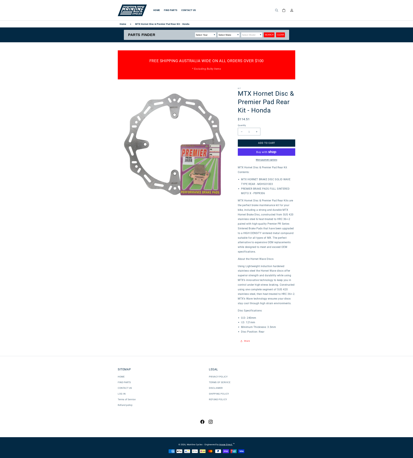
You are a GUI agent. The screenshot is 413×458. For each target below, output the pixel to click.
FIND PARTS (124, 382)
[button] (276, 10)
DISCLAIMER (216, 388)
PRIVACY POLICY (218, 376)
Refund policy (125, 405)
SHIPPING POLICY (219, 393)
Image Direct (226, 444)
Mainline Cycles (195, 444)
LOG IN (122, 393)
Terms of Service (127, 399)
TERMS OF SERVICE (220, 382)
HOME (121, 376)
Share (247, 341)
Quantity (242, 125)
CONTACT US (125, 388)
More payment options (266, 160)
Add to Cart (266, 143)
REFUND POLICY (218, 399)
